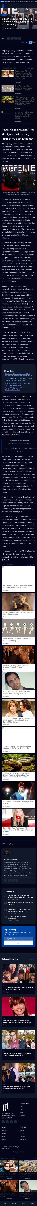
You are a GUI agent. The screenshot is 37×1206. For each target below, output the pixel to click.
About (22, 1130)
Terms (22, 1152)
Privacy (15, 1152)
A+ (34, 42)
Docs (21, 1109)
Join (18, 943)
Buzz (4, 15)
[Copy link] (19, 38)
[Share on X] (8, 38)
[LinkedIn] (16, 880)
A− (27, 42)
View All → (31, 959)
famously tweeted (19, 341)
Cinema (22, 1115)
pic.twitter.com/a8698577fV (20, 443)
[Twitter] (9, 880)
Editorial (4, 1139)
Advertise (23, 1139)
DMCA (22, 1133)
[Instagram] (13, 880)
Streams (4, 1130)
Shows (4, 1133)
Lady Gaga (10, 844)
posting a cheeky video (16, 260)
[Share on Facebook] (12, 38)
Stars (21, 1106)
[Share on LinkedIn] (16, 38)
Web (21, 1112)
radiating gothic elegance (17, 402)
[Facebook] (5, 880)
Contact (22, 1136)
